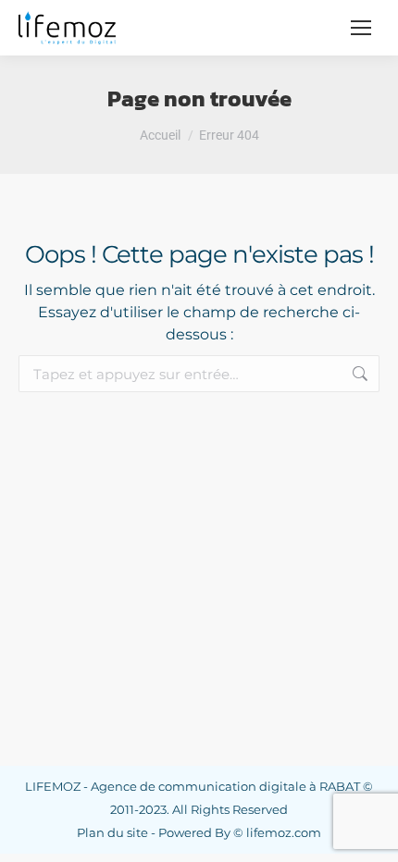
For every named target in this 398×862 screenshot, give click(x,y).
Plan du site (112, 832)
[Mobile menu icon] (360, 27)
